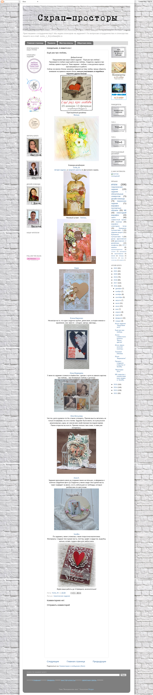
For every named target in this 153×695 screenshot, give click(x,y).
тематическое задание (61, 596)
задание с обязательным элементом (118, 194)
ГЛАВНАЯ (36, 680)
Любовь (83, 218)
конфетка (114, 245)
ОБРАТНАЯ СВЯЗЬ (89, 680)
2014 (116, 387)
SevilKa (76, 534)
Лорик (76, 268)
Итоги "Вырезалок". (120, 357)
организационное (117, 249)
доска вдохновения (118, 239)
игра (122, 258)
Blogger (91, 689)
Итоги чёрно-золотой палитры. (120, 347)
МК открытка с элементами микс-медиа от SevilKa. (120, 377)
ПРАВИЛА (51, 680)
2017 (116, 283)
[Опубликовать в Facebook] (78, 593)
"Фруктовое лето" (119, 370)
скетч (113, 217)
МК (125, 210)
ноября (118, 291)
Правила (51, 43)
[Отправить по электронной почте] (71, 593)
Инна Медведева (76, 373)
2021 (116, 271)
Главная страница (35, 43)
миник (113, 256)
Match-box (114, 258)
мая (117, 309)
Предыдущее (99, 661)
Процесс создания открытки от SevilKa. (120, 364)
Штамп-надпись (60, 170)
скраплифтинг (118, 253)
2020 (116, 274)
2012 (116, 393)
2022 (116, 268)
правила (121, 260)
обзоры (121, 256)
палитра (119, 222)
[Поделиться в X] (76, 593)
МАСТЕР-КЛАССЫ (68, 680)
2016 (116, 286)
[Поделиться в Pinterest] (80, 593)
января (118, 321)
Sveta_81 (76, 167)
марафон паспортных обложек (116, 208)
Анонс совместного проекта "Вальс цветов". (120, 338)
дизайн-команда (118, 199)
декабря (118, 288)
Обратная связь (84, 43)
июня (117, 306)
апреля (118, 312)
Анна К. (76, 478)
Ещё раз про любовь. (119, 331)
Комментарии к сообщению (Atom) (72, 666)
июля (117, 303)
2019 (116, 277)
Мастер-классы (66, 43)
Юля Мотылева (77, 416)
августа (118, 300)
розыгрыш (123, 251)
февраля (119, 318)
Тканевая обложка (119, 352)
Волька (76, 115)
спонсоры (114, 260)
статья (113, 251)
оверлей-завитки (74, 170)
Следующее (53, 661)
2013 (116, 390)
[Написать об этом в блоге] (74, 593)
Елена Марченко (76, 318)
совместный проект (118, 220)
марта (117, 315)
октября (118, 294)
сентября (119, 297)
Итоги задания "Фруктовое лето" (120, 325)
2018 (116, 280)
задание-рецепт (117, 232)
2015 (116, 384)
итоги (114, 184)
